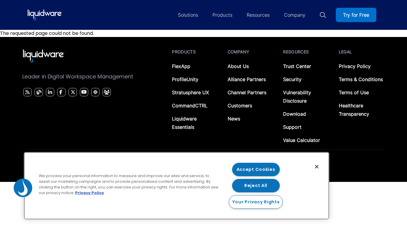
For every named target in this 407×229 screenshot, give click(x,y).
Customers (240, 106)
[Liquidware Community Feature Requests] (107, 92)
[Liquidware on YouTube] (83, 92)
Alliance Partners (247, 79)
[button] (22, 187)
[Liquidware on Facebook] (60, 92)
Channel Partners (247, 92)
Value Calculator (301, 140)
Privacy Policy (355, 66)
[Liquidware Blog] (38, 92)
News (234, 119)
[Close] (316, 166)
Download (294, 114)
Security (292, 79)
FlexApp (181, 66)
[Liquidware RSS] (26, 92)
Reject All (255, 185)
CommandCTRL (189, 106)
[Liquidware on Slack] (94, 92)
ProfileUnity (185, 79)
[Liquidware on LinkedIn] (49, 92)
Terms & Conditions (361, 79)
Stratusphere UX (190, 92)
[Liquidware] (44, 15)
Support (292, 127)
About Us (238, 66)
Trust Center (297, 66)
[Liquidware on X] (72, 92)
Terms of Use (354, 92)
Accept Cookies (256, 169)
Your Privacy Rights (256, 202)
